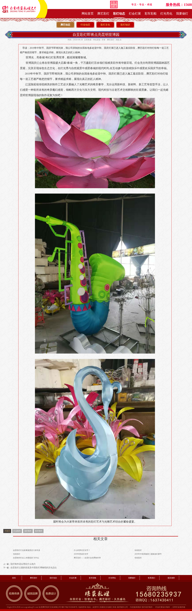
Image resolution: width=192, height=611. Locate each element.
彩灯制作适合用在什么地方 (23, 564)
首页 (14, 578)
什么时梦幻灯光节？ (82, 550)
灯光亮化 (166, 13)
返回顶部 (171, 578)
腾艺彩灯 (103, 13)
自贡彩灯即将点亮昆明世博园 (96, 35)
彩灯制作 (38, 531)
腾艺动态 (65, 24)
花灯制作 (28, 531)
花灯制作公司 (122, 607)
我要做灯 (182, 13)
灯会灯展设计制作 (162, 607)
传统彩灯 (138, 550)
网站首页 (88, 13)
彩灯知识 (125, 24)
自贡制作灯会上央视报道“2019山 (26, 558)
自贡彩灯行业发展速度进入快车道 (26, 550)
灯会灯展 (135, 13)
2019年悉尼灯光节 (81, 554)
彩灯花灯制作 (147, 607)
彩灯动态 (119, 13)
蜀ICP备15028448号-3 (70, 607)
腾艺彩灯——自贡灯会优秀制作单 (87, 558)
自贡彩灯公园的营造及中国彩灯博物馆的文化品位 (33, 567)
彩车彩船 (151, 13)
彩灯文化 (105, 24)
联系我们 (151, 578)
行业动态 (85, 24)
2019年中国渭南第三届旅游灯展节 (148, 554)
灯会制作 (17, 531)
